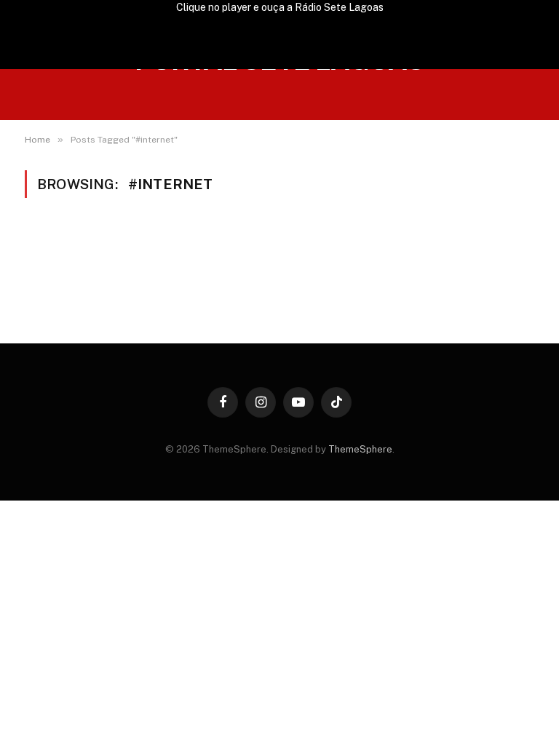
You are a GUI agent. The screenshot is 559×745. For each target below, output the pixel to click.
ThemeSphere (360, 449)
